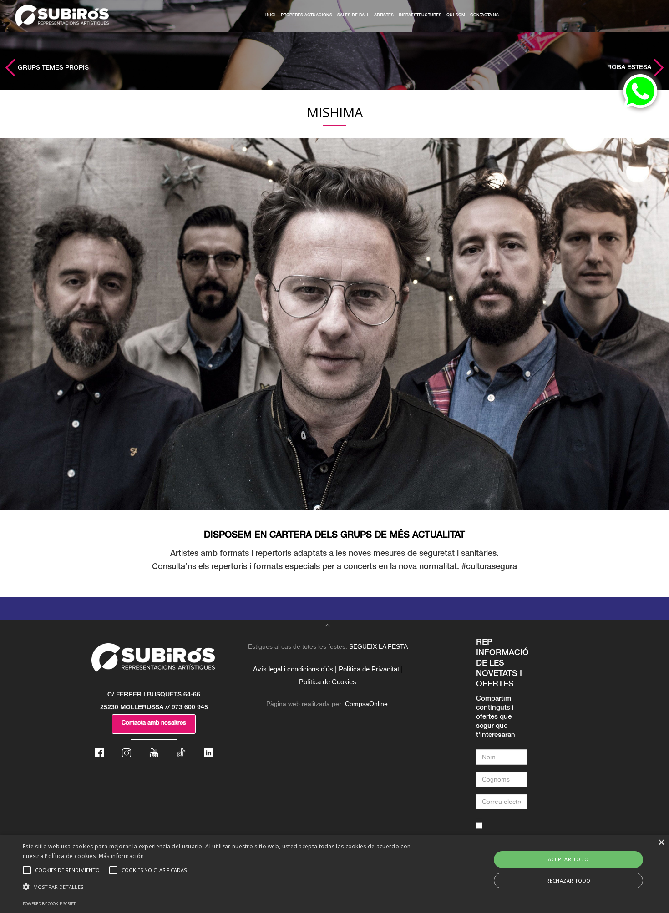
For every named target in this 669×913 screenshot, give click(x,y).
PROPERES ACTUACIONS (306, 16)
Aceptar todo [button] (568, 859)
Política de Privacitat (369, 669)
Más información (121, 856)
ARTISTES (384, 16)
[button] (225, 887)
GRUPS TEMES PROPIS (52, 68)
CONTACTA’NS (484, 16)
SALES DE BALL (353, 16)
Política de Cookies (327, 682)
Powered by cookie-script (49, 904)
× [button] (661, 842)
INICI (270, 16)
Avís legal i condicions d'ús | (295, 669)
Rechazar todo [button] (568, 880)
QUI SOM (455, 16)
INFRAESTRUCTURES (420, 16)
